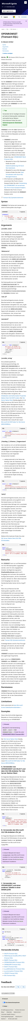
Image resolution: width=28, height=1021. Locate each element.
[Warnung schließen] (25, 2)
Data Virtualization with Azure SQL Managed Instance (15, 174)
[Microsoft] (14, 17)
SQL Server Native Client (11, 739)
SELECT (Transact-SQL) (10, 967)
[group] (14, 217)
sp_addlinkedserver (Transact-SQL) (14, 969)
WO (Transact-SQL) (9, 975)
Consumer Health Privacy (7, 1014)
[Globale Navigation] (1, 17)
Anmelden (24, 17)
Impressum (18, 1016)
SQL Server (13, 29)
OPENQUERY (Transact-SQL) (12, 964)
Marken (3, 1019)
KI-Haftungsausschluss (7, 1010)
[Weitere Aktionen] (25, 29)
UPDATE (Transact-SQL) (11, 973)
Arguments (5, 47)
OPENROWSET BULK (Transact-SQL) (13, 734)
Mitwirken (9, 1012)
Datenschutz (17, 1012)
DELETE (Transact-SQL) (10, 953)
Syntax (4, 44)
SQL (7, 29)
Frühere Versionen (20, 1010)
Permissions (5, 51)
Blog (2, 1012)
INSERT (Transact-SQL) (10, 960)
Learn (3, 29)
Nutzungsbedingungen (7, 1016)
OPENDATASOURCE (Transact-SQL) (14, 962)
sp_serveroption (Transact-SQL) (13, 971)
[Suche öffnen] (19, 17)
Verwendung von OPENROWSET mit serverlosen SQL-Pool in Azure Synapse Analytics (15, 185)
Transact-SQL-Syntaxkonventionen (13, 197)
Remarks (4, 49)
